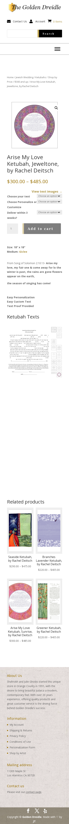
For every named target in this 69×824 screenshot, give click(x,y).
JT (34, 821)
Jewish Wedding (24, 77)
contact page (33, 792)
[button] (56, 108)
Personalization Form (22, 747)
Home (10, 77)
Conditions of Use (20, 741)
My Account (17, 724)
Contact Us (20, 21)
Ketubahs (40, 77)
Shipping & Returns (21, 730)
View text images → (47, 191)
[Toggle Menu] (57, 49)
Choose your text (18, 196)
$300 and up (21, 81)
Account (40, 21)
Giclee (23, 251)
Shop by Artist (18, 753)
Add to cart (41, 228)
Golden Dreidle (32, 817)
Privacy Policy (18, 736)
